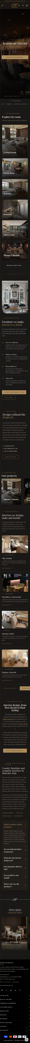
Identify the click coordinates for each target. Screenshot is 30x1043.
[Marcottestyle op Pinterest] (11, 990)
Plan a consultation (15, 750)
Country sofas (19, 813)
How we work (10, 457)
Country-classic (23, 724)
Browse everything (15, 265)
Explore (8, 946)
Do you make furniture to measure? (13, 850)
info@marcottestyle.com (6, 985)
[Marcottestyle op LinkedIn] (15, 990)
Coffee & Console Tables (15, 104)
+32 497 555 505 (15, 982)
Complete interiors (7, 816)
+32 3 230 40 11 (6, 982)
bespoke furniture (8, 719)
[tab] (6, 96)
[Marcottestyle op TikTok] (20, 990)
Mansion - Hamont (11, 499)
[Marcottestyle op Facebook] (2, 990)
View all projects (10, 688)
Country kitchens (18, 816)
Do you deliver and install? (11, 876)
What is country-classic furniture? (13, 825)
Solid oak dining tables (7, 813)
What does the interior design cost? (12, 859)
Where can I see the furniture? (11, 885)
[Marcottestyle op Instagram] (6, 990)
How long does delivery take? (13, 867)
